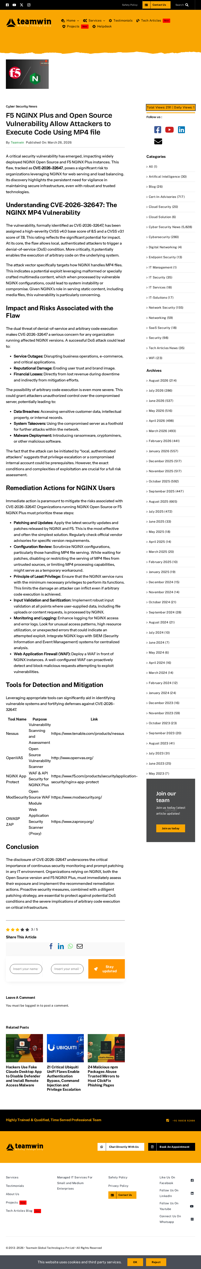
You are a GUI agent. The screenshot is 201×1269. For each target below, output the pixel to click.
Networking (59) (161, 318)
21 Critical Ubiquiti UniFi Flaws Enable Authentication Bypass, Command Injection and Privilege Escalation (64, 1078)
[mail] (158, 141)
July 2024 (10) (159, 632)
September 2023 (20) (165, 733)
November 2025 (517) (165, 471)
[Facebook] (51, 949)
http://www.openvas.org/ (72, 758)
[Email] (80, 949)
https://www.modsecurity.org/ (76, 797)
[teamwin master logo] (28, 19)
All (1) (153, 166)
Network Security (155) (166, 307)
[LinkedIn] (61, 949)
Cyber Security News (21, 106)
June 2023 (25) (160, 763)
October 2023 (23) (163, 723)
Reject (156, 1262)
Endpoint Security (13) (165, 257)
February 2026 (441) (164, 441)
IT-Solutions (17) (161, 297)
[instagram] (28, 4)
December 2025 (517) (165, 461)
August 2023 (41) (162, 743)
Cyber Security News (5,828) (170, 227)
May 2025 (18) (159, 532)
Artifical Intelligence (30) (168, 176)
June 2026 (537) (161, 401)
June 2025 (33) (160, 521)
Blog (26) (156, 186)
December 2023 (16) (164, 703)
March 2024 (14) (161, 673)
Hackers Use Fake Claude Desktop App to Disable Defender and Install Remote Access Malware (24, 1076)
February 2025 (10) (163, 562)
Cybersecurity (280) (164, 237)
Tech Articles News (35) (167, 348)
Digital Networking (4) (165, 247)
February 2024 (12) (163, 683)
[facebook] (7, 4)
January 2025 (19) (162, 572)
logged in (32, 1005)
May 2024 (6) (159, 652)
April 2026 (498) (161, 421)
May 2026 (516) (160, 411)
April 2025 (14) (160, 542)
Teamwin (17, 142)
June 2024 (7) (159, 642)
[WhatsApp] (70, 949)
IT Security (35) (160, 277)
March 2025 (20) (161, 552)
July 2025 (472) (161, 511)
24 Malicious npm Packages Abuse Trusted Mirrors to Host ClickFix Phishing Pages (103, 1076)
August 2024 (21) (162, 622)
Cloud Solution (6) (162, 217)
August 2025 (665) (163, 501)
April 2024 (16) (160, 663)
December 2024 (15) (164, 582)
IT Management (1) (163, 267)
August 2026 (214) (163, 380)
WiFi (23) (155, 358)
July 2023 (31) (159, 753)
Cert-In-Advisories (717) (167, 197)
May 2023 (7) (159, 773)
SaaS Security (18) (163, 328)
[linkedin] (181, 130)
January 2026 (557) (163, 451)
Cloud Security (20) (163, 207)
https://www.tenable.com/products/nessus (87, 733)
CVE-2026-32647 (88, 225)
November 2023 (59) (164, 713)
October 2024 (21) (162, 602)
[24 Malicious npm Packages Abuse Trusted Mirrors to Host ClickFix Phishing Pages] (106, 1036)
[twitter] (21, 4)
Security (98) (158, 338)
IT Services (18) (160, 287)
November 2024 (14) (164, 592)
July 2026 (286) (161, 390)
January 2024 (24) (162, 693)
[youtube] (14, 4)
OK (135, 1262)
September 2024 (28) (165, 612)
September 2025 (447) (166, 491)
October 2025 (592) (164, 481)
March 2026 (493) (162, 431)
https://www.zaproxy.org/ (72, 821)
